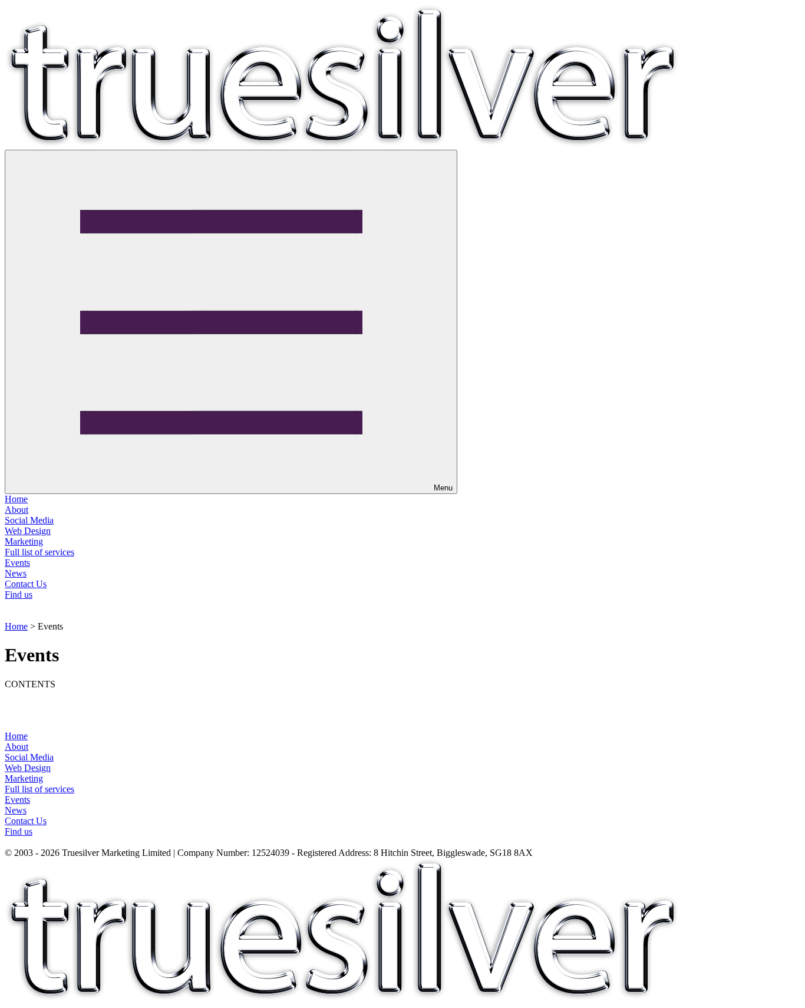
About (16, 510)
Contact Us (26, 584)
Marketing (24, 541)
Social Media (29, 520)
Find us (18, 594)
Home (16, 499)
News (16, 573)
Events (17, 563)
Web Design (28, 531)
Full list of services (39, 552)
